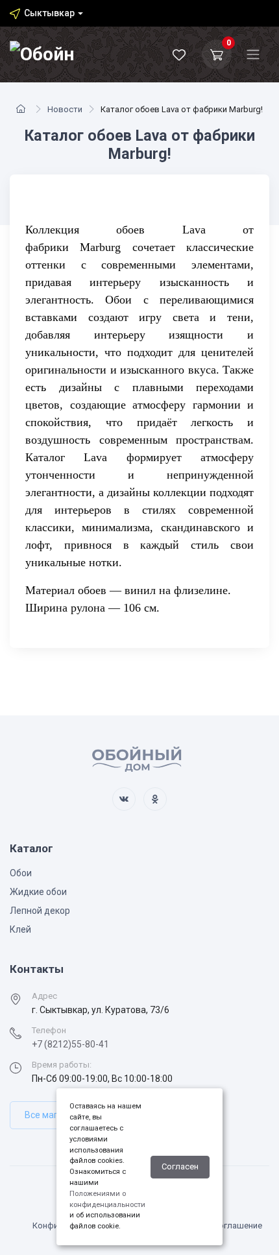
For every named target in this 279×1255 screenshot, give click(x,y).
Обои (21, 873)
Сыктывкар (49, 13)
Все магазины (54, 1115)
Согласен (180, 1166)
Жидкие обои (38, 892)
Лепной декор (40, 910)
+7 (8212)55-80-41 (70, 1044)
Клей (20, 929)
